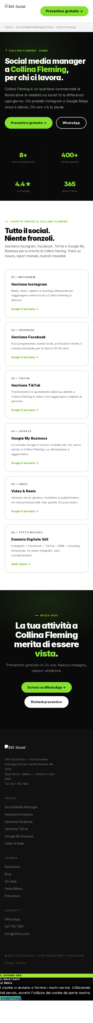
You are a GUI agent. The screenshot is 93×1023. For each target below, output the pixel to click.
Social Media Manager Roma (34, 27)
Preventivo (12, 896)
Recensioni (12, 867)
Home (8, 27)
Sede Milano (13, 888)
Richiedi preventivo (46, 702)
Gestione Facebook (19, 822)
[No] (21, 999)
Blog (8, 874)
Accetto (5, 998)
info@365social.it (17, 934)
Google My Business (19, 836)
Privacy (9, 963)
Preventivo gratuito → (64, 11)
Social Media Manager (21, 807)
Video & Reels (14, 843)
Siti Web (11, 881)
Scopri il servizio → (24, 309)
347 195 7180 (19, 783)
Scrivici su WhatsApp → (46, 687)
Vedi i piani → (20, 564)
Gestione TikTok (16, 829)
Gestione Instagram (19, 814)
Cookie (21, 963)
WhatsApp (71, 123)
